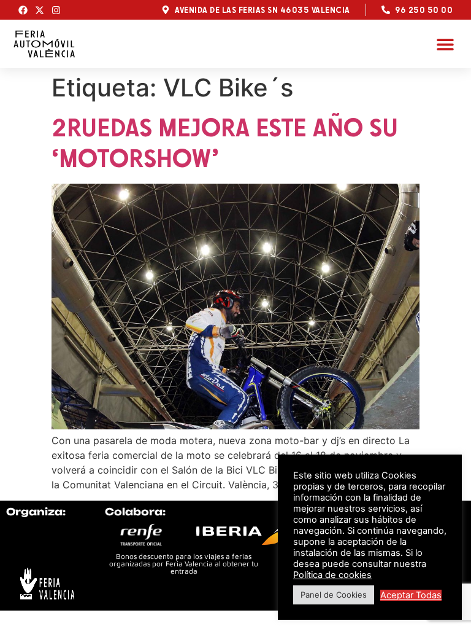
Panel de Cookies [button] (334, 595)
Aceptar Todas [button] (411, 595)
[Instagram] (56, 10)
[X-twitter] (39, 10)
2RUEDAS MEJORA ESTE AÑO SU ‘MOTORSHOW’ (225, 142)
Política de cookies (332, 574)
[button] (445, 44)
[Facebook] (23, 10)
